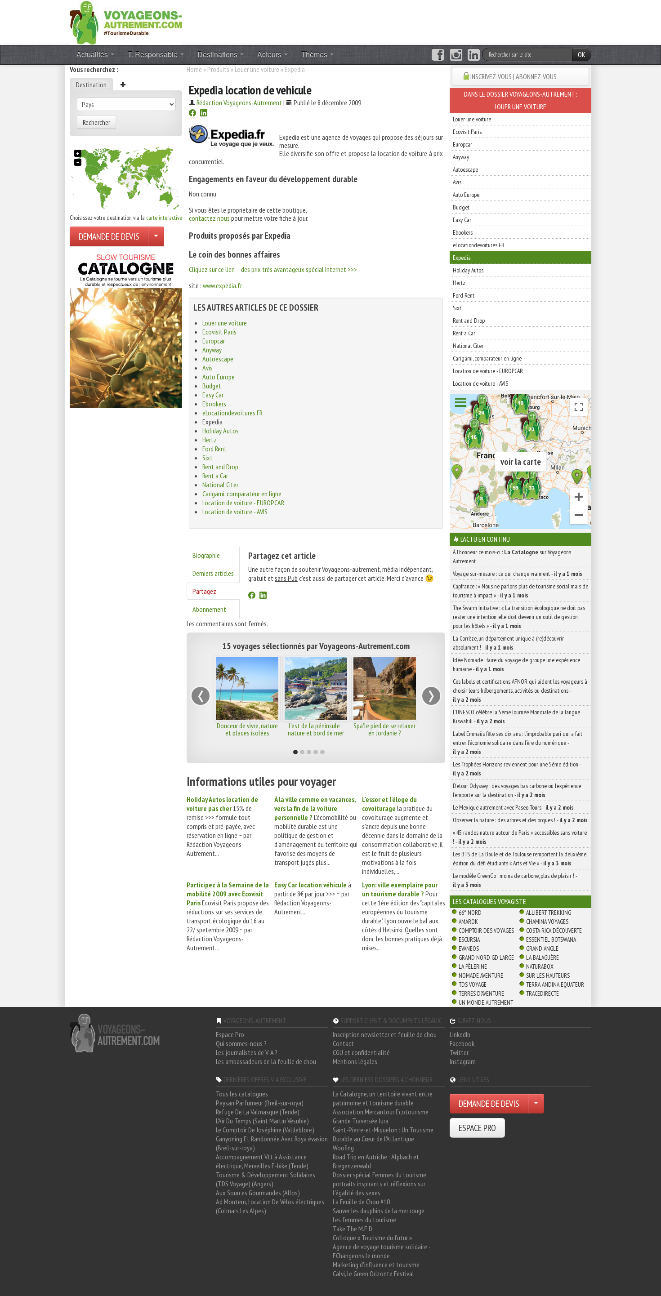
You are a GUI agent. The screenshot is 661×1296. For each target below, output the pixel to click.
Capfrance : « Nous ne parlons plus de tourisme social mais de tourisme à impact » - (520, 590)
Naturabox (540, 966)
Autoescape (217, 358)
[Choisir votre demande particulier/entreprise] (156, 236)
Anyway (212, 349)
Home (194, 69)
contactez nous (209, 218)
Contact (343, 1043)
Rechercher (96, 122)
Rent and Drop (220, 466)
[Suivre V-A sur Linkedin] (473, 54)
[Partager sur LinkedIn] (203, 113)
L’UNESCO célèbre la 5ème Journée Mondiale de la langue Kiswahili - (516, 716)
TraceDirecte (542, 993)
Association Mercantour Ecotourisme (381, 1111)
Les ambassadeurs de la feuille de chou (266, 1061)
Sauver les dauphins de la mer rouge (378, 1210)
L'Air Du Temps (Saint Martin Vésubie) (262, 1120)
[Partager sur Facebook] (192, 113)
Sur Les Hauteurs (548, 975)
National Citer (220, 484)
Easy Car (212, 394)
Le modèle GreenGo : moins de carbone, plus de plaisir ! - (515, 880)
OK (581, 54)
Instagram (463, 1061)
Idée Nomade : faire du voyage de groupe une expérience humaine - (516, 664)
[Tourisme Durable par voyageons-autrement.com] (126, 21)
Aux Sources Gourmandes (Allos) (258, 1192)
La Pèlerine (473, 966)
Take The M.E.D (352, 1228)
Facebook (462, 1043)
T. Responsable (153, 54)
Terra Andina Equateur (555, 984)
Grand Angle (542, 948)
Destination (91, 84)
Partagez (204, 591)
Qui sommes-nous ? (241, 1043)
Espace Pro (230, 1034)
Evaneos (469, 948)
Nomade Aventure (481, 975)
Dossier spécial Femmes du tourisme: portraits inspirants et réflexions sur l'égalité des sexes (380, 1183)
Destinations (218, 54)
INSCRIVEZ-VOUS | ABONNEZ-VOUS (513, 76)
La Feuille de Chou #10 (361, 1201)
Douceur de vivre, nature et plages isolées (247, 729)
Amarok (468, 921)
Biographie (206, 555)
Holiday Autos (220, 430)
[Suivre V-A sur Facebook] (438, 54)
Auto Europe (218, 376)
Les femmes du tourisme (364, 1219)
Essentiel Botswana (551, 939)
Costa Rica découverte (554, 930)
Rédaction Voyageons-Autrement (239, 102)
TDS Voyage (473, 984)
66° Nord (470, 913)
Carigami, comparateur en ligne (241, 493)
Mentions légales (355, 1061)
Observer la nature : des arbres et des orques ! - (520, 820)
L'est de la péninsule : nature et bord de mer (316, 729)
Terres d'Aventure (481, 993)
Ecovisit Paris (219, 331)
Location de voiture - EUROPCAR (243, 502)
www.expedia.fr (222, 285)
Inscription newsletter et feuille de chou (385, 1034)
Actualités (93, 54)
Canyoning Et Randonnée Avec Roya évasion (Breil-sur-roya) (272, 1143)
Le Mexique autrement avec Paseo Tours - (513, 807)
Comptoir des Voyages (486, 930)
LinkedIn (460, 1034)
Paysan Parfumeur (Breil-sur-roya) (260, 1102)
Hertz (209, 439)
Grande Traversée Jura (361, 1120)
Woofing (343, 1147)
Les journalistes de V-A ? (246, 1052)
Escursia (469, 939)
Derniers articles (213, 573)
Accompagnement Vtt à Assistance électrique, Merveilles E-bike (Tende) (262, 1161)
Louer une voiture (257, 69)
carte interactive (164, 218)
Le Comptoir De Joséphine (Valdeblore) (265, 1129)
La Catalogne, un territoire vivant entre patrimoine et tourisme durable (383, 1098)
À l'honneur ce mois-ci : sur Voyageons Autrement (512, 556)
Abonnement (209, 609)
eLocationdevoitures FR (232, 412)
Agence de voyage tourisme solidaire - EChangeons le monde (381, 1251)
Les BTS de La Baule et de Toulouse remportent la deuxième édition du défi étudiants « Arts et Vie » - (519, 858)
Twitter (459, 1052)
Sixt (207, 457)
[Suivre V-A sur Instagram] (456, 54)
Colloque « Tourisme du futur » (372, 1237)
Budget (211, 385)
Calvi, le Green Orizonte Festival (373, 1273)
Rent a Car (215, 475)
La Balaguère (542, 957)
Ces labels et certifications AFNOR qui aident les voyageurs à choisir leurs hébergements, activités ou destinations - (520, 690)
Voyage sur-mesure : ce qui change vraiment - (517, 574)
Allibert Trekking (548, 913)
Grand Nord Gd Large (486, 957)
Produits (218, 69)
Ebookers (214, 403)
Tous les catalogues (242, 1093)
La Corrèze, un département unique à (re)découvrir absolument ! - (508, 642)
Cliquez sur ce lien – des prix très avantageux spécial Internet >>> (273, 269)
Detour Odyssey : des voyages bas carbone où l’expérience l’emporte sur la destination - (517, 790)
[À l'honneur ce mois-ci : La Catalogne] (126, 328)
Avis (207, 367)
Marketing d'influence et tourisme (376, 1264)
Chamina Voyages (547, 921)
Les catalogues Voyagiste (489, 901)
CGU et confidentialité (361, 1052)
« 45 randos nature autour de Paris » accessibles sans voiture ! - (520, 837)
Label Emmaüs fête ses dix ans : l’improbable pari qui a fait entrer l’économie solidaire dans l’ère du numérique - (517, 743)
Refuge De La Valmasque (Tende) (257, 1111)
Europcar (213, 340)
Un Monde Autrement (486, 1002)
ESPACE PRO (477, 1128)
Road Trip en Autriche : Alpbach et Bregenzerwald (376, 1161)
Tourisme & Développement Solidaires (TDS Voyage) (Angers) (265, 1179)
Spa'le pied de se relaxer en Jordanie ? (384, 729)
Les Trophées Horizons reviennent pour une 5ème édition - (517, 768)
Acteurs (270, 54)
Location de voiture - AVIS (235, 511)
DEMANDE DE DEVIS (109, 236)
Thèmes (315, 54)
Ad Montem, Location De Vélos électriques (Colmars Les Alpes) (270, 1206)
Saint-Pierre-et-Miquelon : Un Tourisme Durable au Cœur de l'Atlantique (383, 1134)
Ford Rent (214, 448)
